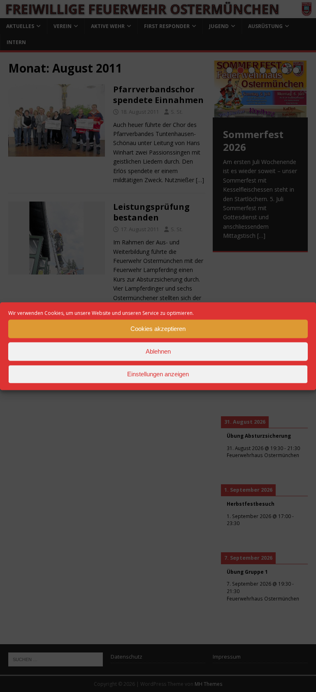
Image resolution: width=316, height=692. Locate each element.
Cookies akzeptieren (158, 328)
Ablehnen (158, 351)
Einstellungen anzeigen (158, 374)
